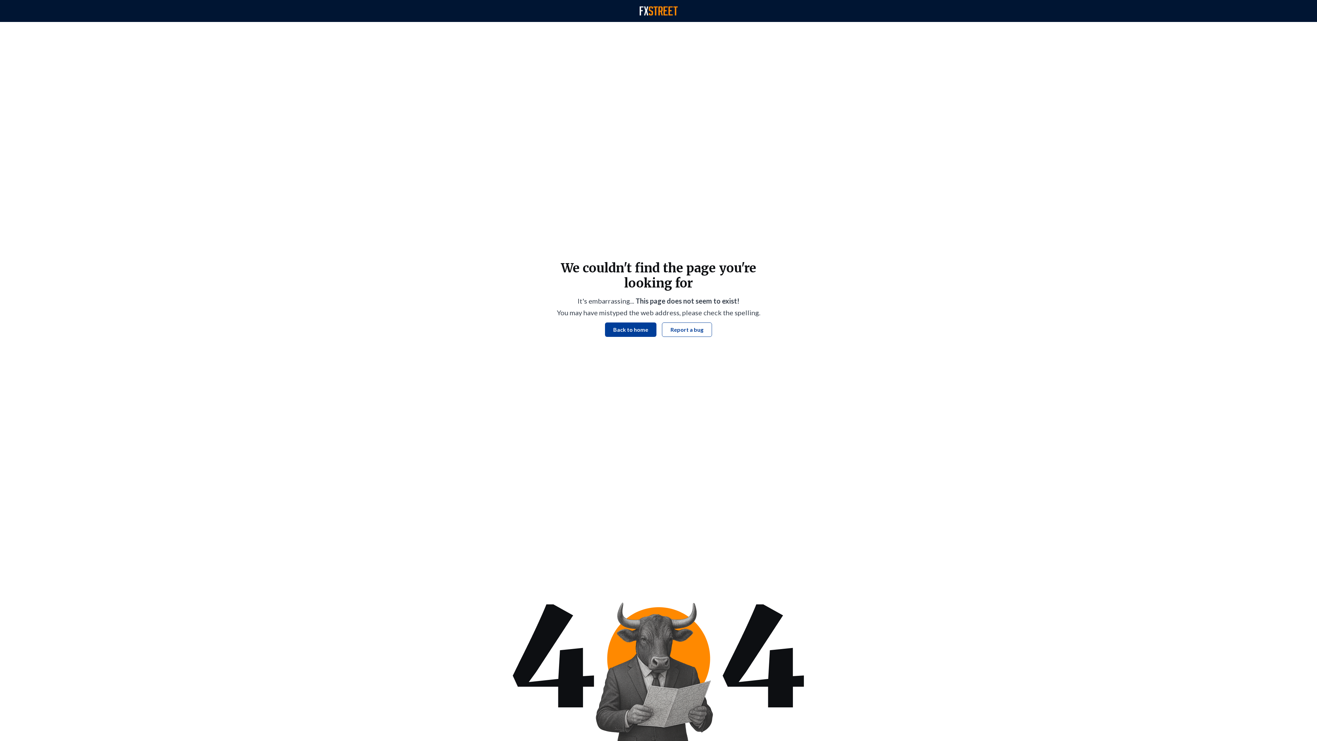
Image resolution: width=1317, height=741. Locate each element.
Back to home (630, 329)
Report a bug (687, 329)
